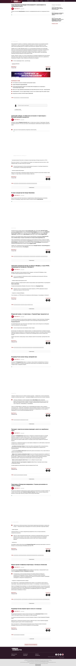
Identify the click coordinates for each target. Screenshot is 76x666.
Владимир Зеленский (22, 183)
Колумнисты (37, 655)
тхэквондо (22, 634)
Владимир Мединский (17, 347)
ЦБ (31, 304)
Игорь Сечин (38, 256)
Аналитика (25, 655)
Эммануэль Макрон (46, 599)
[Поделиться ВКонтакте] (47, 69)
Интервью (13, 655)
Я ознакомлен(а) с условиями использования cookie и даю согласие (38, 663)
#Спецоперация (30, 0)
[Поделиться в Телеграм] (49, 69)
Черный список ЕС (44, 256)
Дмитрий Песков (26, 256)
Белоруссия (16, 183)
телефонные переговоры (37, 599)
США (27, 419)
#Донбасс (47, 0)
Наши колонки (14, 654)
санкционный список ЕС (24, 97)
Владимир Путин (17, 419)
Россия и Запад (23, 419)
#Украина (37, 0)
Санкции (29, 304)
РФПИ (26, 304)
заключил (14, 63)
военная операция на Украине (32, 183)
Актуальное (25, 654)
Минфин (22, 304)
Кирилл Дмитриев (17, 304)
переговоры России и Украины (38, 347)
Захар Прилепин (16, 97)
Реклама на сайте (55, 23)
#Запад (41, 0)
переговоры (30, 599)
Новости (36, 654)
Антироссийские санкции (18, 256)
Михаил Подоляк (40, 555)
